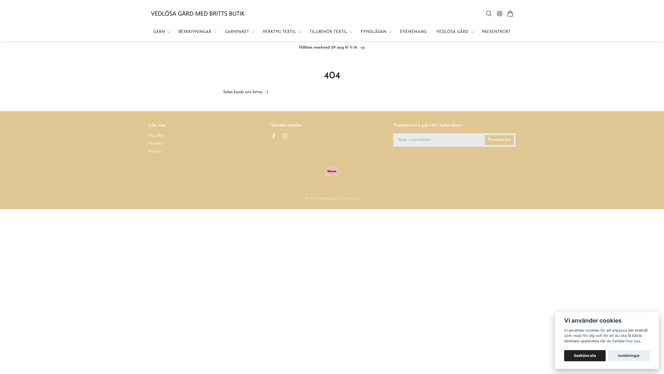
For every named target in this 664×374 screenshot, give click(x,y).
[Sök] (488, 13)
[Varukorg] (510, 13)
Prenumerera (499, 140)
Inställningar (629, 355)
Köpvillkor (156, 136)
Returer (154, 151)
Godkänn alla (585, 355)
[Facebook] (274, 136)
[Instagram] (285, 136)
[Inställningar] (499, 13)
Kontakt (155, 144)
